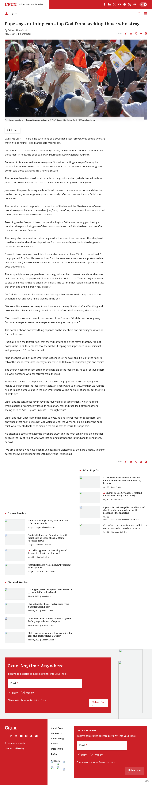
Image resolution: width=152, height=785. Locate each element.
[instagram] (124, 4)
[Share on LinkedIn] (130, 33)
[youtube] (119, 4)
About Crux (57, 728)
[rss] (129, 4)
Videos (54, 743)
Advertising (57, 738)
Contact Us (56, 733)
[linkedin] (109, 4)
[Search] (139, 13)
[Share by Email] (140, 33)
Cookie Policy (18, 748)
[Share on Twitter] (135, 33)
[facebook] (104, 4)
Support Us (57, 749)
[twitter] (114, 4)
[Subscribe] (134, 4)
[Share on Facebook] (125, 33)
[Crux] (11, 4)
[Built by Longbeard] (147, 781)
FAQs (54, 754)
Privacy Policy (40, 700)
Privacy (8, 748)
